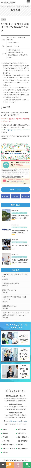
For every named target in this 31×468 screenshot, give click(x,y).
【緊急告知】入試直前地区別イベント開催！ (14, 277)
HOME (5, 429)
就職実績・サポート (9, 444)
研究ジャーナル (22, 448)
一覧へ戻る (15, 196)
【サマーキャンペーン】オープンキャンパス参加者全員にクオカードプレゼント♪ (15, 315)
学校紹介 (5, 437)
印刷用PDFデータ (15, 189)
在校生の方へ (22, 433)
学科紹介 (5, 433)
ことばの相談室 (22, 441)
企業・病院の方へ (23, 437)
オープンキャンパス (9, 448)
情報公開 (20, 444)
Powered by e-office (22, 460)
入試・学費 (6, 441)
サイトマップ (23, 424)
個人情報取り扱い (14, 424)
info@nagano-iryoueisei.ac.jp (18, 421)
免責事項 (7, 424)
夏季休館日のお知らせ (9, 307)
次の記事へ (25, 196)
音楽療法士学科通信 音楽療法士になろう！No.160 (14, 299)
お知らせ (5, 452)
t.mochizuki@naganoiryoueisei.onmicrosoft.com (15, 130)
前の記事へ (6, 196)
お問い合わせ (22, 429)
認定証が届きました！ (9, 291)
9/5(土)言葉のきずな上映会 (10, 284)
